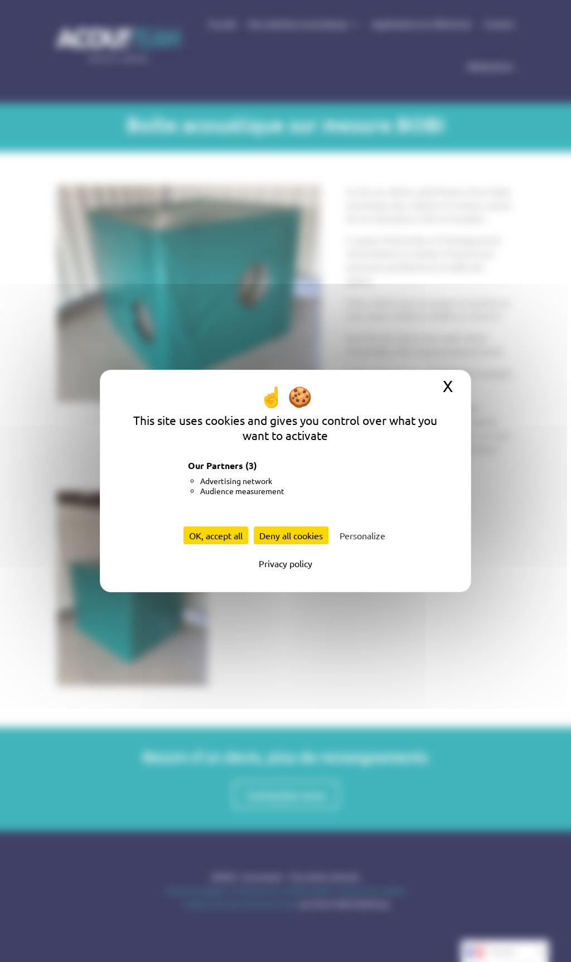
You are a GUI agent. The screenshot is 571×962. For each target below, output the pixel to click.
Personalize (362, 535)
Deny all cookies (291, 535)
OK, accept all (216, 535)
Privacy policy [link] (285, 563)
